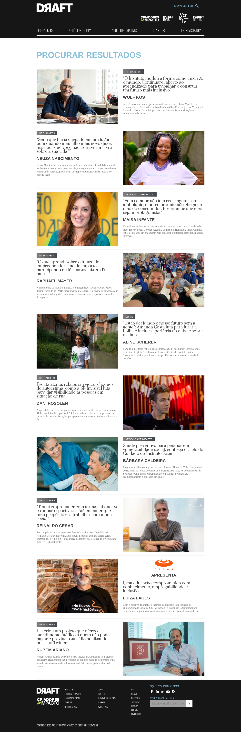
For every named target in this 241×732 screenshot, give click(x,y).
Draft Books (136, 714)
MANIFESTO (135, 698)
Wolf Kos (134, 97)
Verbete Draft (103, 706)
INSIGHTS (101, 702)
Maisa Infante (139, 219)
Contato (134, 709)
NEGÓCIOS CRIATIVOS (125, 30)
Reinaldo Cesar (55, 525)
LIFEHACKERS (45, 30)
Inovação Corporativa (107, 698)
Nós (132, 689)
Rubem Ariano (53, 650)
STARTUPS (159, 30)
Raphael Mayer (54, 281)
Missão (134, 693)
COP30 (100, 689)
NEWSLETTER (183, 6)
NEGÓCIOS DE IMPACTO (82, 30)
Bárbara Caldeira (144, 460)
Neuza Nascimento (58, 158)
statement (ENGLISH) (135, 704)
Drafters (101, 693)
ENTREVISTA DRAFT (192, 30)
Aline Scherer (140, 342)
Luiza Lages (136, 598)
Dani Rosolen (52, 403)
